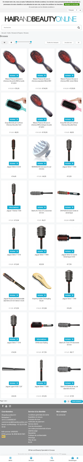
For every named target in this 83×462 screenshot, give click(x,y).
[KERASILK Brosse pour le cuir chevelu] (41, 149)
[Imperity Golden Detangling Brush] (41, 281)
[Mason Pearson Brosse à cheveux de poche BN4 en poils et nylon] (14, 61)
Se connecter (61, 415)
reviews (64, 454)
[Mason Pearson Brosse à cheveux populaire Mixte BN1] (41, 61)
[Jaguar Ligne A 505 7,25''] (14, 369)
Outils (8, 33)
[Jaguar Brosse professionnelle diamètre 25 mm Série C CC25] (14, 281)
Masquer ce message (71, 4)
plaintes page (33, 431)
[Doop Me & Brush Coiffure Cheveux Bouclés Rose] (69, 105)
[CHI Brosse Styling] (41, 325)
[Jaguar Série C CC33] (14, 149)
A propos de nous (34, 419)
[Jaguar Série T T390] (69, 281)
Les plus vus (68, 42)
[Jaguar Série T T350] (69, 149)
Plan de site (32, 440)
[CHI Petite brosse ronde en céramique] (69, 193)
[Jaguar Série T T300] (41, 369)
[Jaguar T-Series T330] (14, 193)
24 (78, 42)
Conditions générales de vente (38, 415)
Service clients (33, 424)
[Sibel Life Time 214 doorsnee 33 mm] (69, 325)
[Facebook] (3, 406)
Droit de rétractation (35, 426)
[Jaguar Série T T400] (41, 237)
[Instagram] (10, 406)
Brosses (26, 33)
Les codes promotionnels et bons (39, 428)
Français (71, 10)
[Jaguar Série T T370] (14, 325)
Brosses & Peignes (17, 33)
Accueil (4, 33)
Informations (14, 207)
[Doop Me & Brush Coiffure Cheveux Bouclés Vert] (14, 105)
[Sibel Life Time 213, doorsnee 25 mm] (41, 193)
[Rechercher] (79, 28)
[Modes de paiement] (4, 436)
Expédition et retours (35, 417)
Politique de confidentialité (37, 435)
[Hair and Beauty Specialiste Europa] (41, 18)
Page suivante (76, 401)
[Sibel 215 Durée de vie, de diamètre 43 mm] (69, 369)
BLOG (30, 442)
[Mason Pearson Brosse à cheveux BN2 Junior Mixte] (69, 61)
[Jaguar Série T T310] (14, 237)
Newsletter (32, 433)
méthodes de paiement (36, 422)
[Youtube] (6, 406)
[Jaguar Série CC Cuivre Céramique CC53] (69, 237)
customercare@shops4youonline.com (15, 422)
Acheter (13, 75)
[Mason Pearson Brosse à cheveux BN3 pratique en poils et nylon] (41, 105)
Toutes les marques (52, 42)
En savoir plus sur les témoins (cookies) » (42, 7)
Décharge (31, 438)
